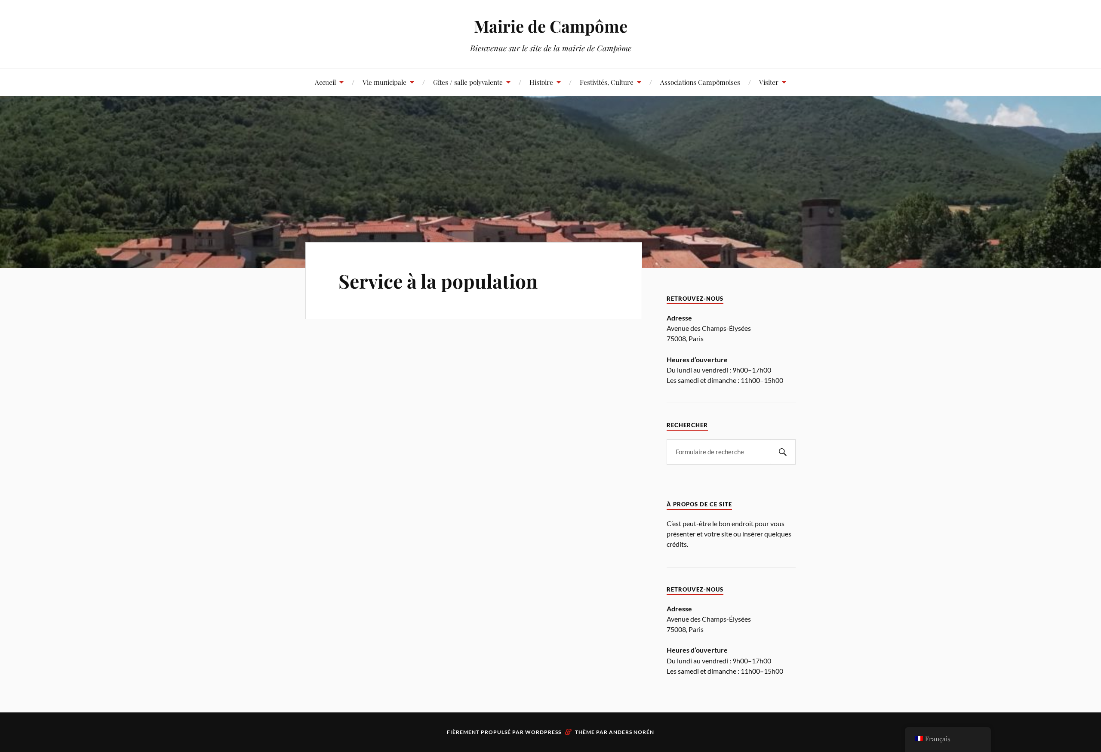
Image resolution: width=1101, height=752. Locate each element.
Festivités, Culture (607, 81)
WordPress (543, 732)
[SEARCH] (783, 452)
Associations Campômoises (700, 81)
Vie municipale (384, 81)
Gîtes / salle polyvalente (468, 81)
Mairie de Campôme (550, 26)
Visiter (768, 81)
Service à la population (438, 280)
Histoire (541, 81)
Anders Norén (631, 732)
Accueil (325, 81)
